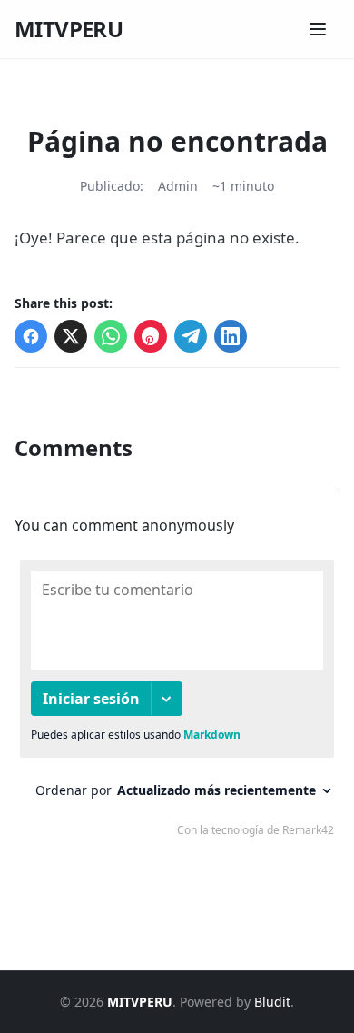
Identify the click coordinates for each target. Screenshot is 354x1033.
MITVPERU (69, 29)
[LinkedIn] (230, 336)
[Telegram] (190, 336)
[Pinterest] (150, 336)
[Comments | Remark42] (177, 702)
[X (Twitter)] (70, 336)
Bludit (272, 1001)
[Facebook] (31, 336)
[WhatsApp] (110, 336)
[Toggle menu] (317, 29)
